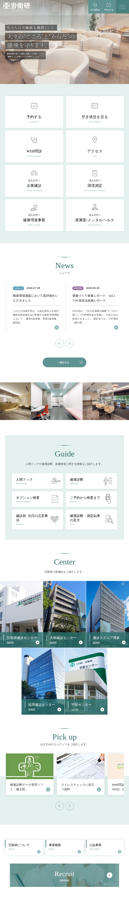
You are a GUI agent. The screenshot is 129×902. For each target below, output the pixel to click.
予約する (108, 10)
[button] (59, 343)
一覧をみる (63, 362)
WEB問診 (95, 10)
